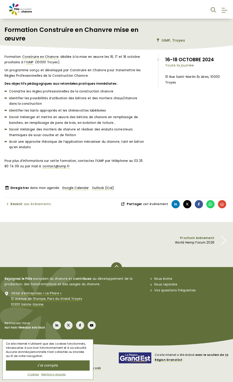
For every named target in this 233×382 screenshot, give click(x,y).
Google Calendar (75, 188)
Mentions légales (53, 374)
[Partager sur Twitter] (187, 204)
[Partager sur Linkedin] (176, 204)
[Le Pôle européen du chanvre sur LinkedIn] (57, 325)
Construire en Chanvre (40, 57)
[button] (213, 9)
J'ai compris (47, 365)
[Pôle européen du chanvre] (20, 9)
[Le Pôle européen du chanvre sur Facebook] (80, 325)
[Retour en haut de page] (116, 267)
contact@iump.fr (56, 166)
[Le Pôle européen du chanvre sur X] (68, 325)
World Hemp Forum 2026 (194, 242)
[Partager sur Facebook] (199, 204)
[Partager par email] (222, 204)
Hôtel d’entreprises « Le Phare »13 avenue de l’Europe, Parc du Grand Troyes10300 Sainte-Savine (46, 299)
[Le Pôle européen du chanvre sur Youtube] (92, 325)
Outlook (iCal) (103, 188)
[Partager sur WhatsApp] (210, 204)
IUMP (29, 62)
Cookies (33, 374)
